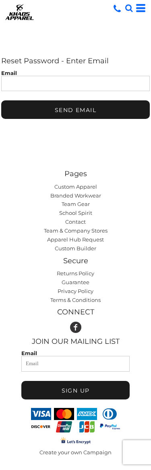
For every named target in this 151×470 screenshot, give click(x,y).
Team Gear (76, 204)
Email (9, 73)
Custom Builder (75, 248)
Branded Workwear (75, 195)
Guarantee (75, 282)
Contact (75, 221)
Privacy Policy (75, 291)
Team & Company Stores (76, 230)
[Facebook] (75, 327)
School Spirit (75, 213)
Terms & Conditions (75, 300)
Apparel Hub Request (75, 239)
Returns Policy (75, 273)
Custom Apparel (75, 186)
